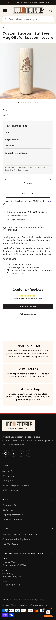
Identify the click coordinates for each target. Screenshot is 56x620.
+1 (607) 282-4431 (11, 585)
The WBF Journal (10, 544)
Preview (28, 183)
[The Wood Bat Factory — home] (18, 425)
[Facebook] (13, 453)
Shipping (23, 605)
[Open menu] (5, 10)
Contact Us (7, 510)
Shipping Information (12, 514)
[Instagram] (5, 453)
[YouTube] (21, 453)
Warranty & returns (38, 605)
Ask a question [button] (28, 313)
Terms (14, 605)
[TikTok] (29, 453)
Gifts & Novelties (10, 490)
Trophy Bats (8, 480)
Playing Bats (8, 476)
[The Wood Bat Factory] (28, 10)
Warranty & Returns (12, 519)
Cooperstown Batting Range (16, 539)
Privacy (5, 605)
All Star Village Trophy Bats (15, 485)
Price (5, 110)
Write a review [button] (28, 306)
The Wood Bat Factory (19, 600)
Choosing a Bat (9, 505)
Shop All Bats (8, 471)
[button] (28, 125)
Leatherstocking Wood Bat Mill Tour (19, 534)
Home (5, 28)
